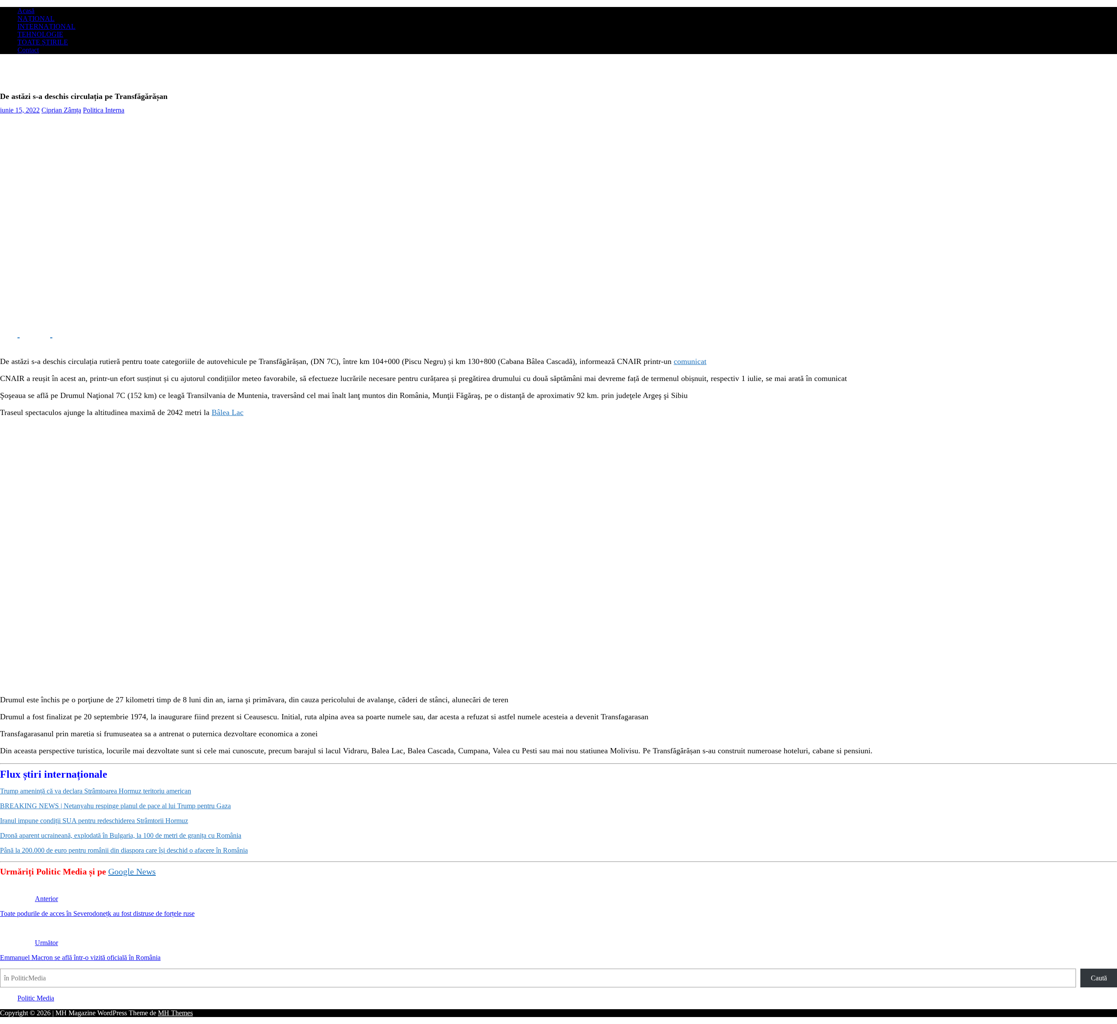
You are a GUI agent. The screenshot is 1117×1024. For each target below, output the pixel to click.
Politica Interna (103, 110)
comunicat (690, 361)
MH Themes (175, 1013)
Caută (1099, 978)
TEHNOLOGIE (40, 34)
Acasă (25, 10)
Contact (28, 50)
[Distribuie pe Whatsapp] (74, 334)
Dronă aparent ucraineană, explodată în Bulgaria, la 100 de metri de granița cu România (120, 835)
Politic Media (35, 998)
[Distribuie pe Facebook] (10, 334)
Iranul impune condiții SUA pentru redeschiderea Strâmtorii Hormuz (94, 820)
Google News (132, 871)
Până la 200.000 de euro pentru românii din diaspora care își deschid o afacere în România (124, 850)
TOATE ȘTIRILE (42, 42)
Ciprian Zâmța (61, 110)
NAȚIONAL (36, 18)
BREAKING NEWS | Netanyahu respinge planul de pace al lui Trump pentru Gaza (115, 806)
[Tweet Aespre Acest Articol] (42, 334)
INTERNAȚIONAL (46, 26)
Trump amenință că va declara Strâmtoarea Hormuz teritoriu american (95, 791)
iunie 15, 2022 (20, 110)
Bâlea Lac (227, 412)
